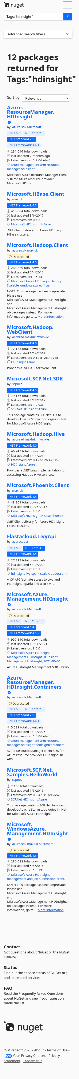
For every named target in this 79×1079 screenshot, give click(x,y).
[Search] (67, 16)
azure (15, 164)
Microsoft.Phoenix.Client (38, 485)
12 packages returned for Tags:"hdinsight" (38, 68)
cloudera (54, 573)
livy (28, 573)
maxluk (17, 199)
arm (43, 164)
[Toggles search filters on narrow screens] (67, 34)
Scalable (13, 285)
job (35, 879)
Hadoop (56, 281)
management (29, 164)
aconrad (18, 337)
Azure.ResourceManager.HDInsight (30, 112)
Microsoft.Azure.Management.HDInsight (37, 596)
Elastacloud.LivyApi (31, 536)
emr (65, 573)
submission (47, 879)
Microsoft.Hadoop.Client (37, 245)
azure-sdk (19, 127)
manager (13, 169)
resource (53, 164)
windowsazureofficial (35, 285)
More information (51, 316)
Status (10, 967)
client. (60, 879)
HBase (46, 224)
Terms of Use (57, 1050)
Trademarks (32, 1061)
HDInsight (33, 224)
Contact (12, 947)
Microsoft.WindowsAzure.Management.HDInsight (37, 829)
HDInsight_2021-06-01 (44, 661)
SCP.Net (16, 409)
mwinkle (42, 337)
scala (43, 573)
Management (16, 657)
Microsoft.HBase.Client (35, 193)
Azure (30, 281)
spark (35, 573)
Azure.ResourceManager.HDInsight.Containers (34, 682)
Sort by (13, 97)
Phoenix (57, 515)
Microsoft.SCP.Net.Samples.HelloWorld (32, 771)
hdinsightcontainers (49, 745)
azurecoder (20, 541)
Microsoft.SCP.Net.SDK (35, 378)
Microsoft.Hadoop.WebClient (30, 329)
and (30, 879)
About (39, 1050)
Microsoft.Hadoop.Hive (36, 434)
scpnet (17, 384)
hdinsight (28, 169)
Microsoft (34, 127)
